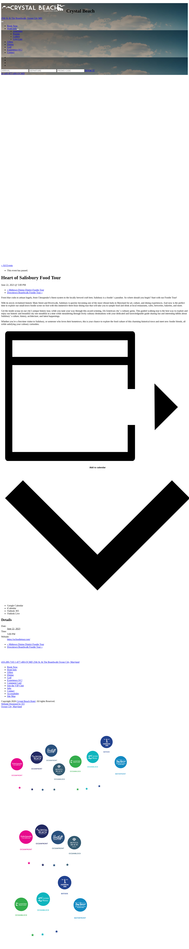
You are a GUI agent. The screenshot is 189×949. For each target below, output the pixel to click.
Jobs (9, 688)
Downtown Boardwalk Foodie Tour (25, 292)
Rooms (16, 34)
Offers (10, 42)
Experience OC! (14, 50)
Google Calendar (15, 605)
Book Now (12, 26)
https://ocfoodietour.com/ (18, 639)
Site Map (11, 696)
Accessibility (13, 693)
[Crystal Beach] (33, 11)
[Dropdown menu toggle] (18, 29)
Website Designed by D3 (13, 704)
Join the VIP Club (15, 685)
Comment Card (14, 683)
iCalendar (11, 608)
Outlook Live (13, 613)
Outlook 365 (13, 611)
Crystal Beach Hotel (26, 701)
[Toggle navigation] (2, 21)
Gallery (16, 36)
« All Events (7, 265)
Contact (10, 52)
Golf (9, 47)
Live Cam (17, 39)
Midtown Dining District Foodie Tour (25, 290)
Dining (10, 44)
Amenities (17, 31)
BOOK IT (90, 70)
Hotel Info (12, 28)
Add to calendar (97, 467)
